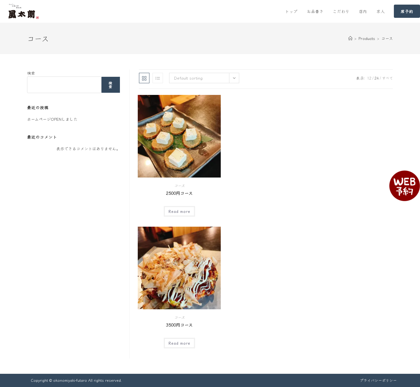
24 (376, 77)
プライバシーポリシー (378, 380)
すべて (387, 77)
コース (387, 38)
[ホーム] (350, 38)
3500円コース (179, 325)
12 (369, 77)
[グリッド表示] (144, 78)
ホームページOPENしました (52, 119)
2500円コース (179, 193)
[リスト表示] (158, 78)
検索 (31, 73)
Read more (179, 211)
